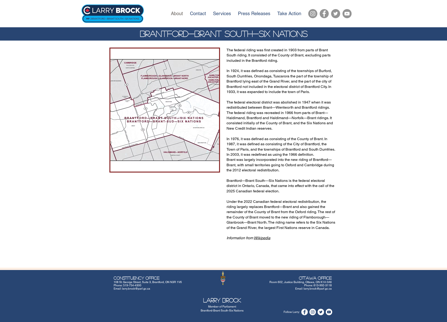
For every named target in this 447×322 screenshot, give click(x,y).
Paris (305, 92)
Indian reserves (258, 128)
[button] (164, 110)
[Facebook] (324, 13)
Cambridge (313, 165)
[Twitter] (335, 13)
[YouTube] (347, 13)
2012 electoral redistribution (255, 170)
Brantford (259, 60)
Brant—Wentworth (278, 107)
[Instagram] (312, 13)
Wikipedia (262, 238)
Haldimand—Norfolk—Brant (293, 118)
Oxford (290, 165)
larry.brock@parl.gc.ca (136, 288)
